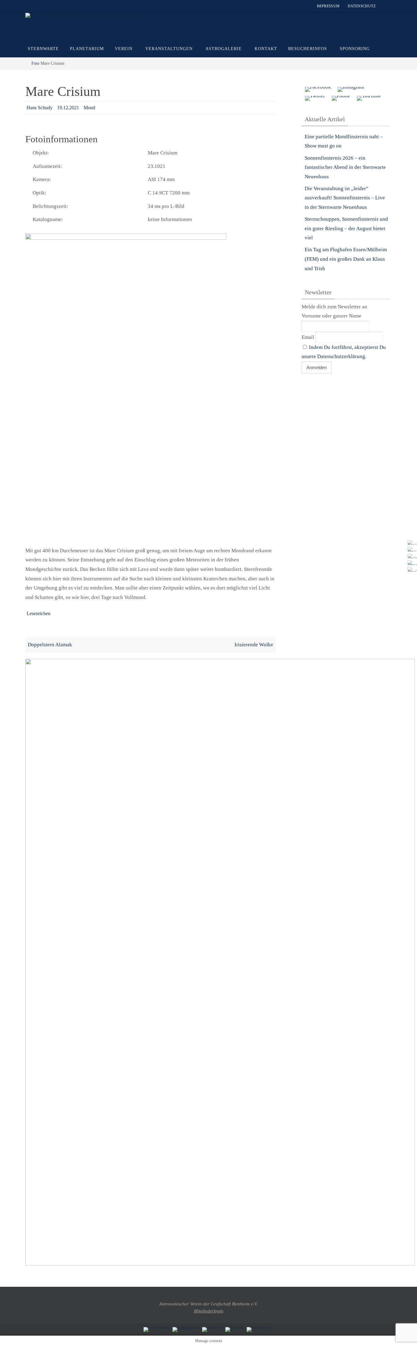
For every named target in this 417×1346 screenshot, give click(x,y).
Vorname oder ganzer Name (331, 316)
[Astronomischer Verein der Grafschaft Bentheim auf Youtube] (410, 569)
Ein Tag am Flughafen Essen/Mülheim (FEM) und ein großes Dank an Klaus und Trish (346, 259)
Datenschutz (361, 6)
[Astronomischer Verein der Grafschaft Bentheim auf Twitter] (410, 556)
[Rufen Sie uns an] (410, 562)
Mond (89, 107)
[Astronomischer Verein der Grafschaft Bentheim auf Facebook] (410, 542)
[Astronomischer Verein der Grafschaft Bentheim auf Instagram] (410, 549)
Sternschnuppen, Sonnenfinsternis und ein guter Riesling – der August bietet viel (346, 228)
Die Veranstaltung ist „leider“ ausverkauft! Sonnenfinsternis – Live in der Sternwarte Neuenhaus (345, 198)
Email (308, 337)
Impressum (328, 6)
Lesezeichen (38, 613)
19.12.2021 (68, 107)
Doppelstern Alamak (50, 645)
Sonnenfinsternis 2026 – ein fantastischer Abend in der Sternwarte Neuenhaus (345, 167)
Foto (35, 63)
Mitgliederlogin (208, 1310)
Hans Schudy (40, 107)
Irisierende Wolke (253, 645)
